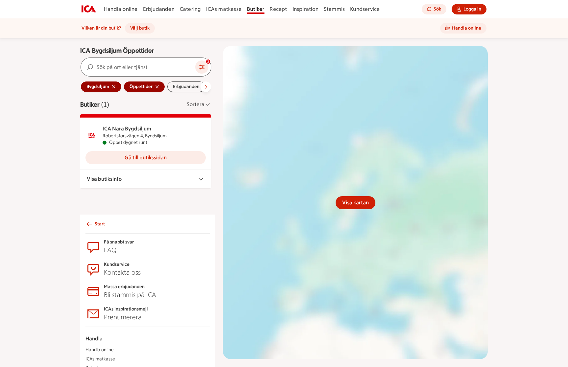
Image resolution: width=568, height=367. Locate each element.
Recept (278, 9)
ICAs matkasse (224, 9)
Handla (94, 338)
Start (100, 224)
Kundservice (365, 9)
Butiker (255, 9)
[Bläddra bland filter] (206, 86)
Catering (190, 9)
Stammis (334, 9)
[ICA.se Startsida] (89, 9)
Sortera (195, 104)
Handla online (121, 9)
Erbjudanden (159, 9)
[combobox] (138, 67)
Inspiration (306, 9)
